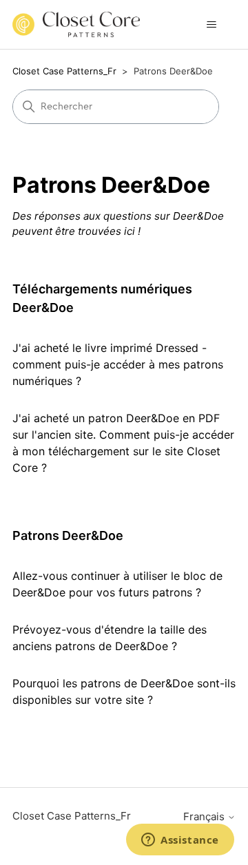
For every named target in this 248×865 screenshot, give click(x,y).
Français (205, 816)
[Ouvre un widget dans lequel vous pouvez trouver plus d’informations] (180, 841)
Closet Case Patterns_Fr (64, 70)
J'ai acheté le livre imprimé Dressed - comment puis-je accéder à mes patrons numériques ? (117, 364)
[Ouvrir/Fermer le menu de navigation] (211, 25)
